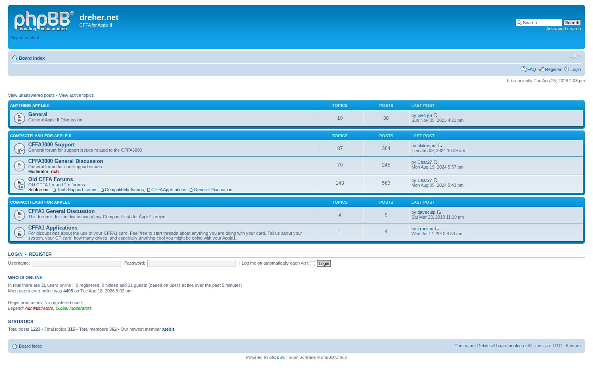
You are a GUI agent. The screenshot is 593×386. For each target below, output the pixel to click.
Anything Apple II (30, 105)
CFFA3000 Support (51, 145)
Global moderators (74, 308)
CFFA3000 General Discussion (65, 161)
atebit (168, 329)
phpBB (275, 357)
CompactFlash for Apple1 (40, 202)
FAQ (531, 69)
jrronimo (425, 228)
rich (55, 171)
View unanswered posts (31, 95)
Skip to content (24, 37)
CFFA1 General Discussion (61, 211)
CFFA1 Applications (52, 228)
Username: (19, 263)
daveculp (426, 212)
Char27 (425, 162)
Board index (32, 58)
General (38, 114)
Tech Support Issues (77, 189)
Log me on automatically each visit (276, 263)
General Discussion (213, 189)
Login (575, 69)
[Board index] (44, 20)
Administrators (39, 308)
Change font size (575, 56)
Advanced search (563, 28)
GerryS (425, 115)
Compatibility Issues (124, 189)
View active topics (76, 95)
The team (464, 345)
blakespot (427, 145)
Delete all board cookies (500, 345)
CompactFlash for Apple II (40, 136)
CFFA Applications (168, 189)
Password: (134, 263)
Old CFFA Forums (50, 179)
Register (553, 69)
